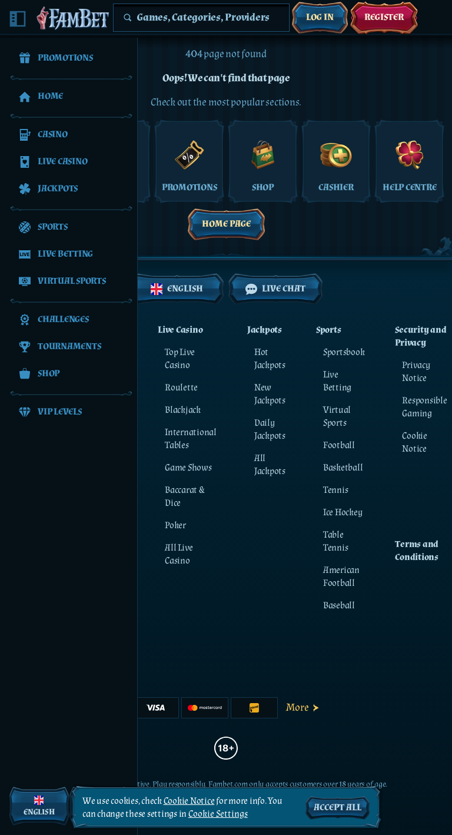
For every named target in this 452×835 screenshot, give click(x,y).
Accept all (337, 807)
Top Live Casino (180, 359)
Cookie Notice (414, 442)
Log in (320, 17)
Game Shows (188, 468)
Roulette (181, 388)
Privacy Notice (416, 372)
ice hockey (343, 512)
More (297, 707)
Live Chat (283, 289)
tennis (335, 490)
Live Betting (337, 381)
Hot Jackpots (269, 359)
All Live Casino (179, 554)
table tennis (335, 541)
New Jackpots (269, 394)
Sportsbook (344, 352)
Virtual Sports (337, 416)
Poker (175, 525)
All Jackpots (269, 465)
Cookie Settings (218, 814)
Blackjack (183, 410)
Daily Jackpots (269, 429)
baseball (339, 605)
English (185, 289)
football (339, 445)
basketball (343, 468)
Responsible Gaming (424, 407)
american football (341, 576)
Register (384, 17)
